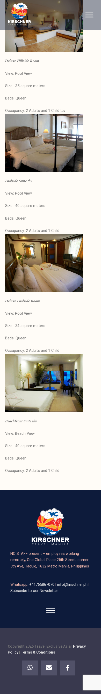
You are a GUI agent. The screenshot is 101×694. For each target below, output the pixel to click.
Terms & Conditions (38, 652)
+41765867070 (42, 584)
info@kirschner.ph (73, 584)
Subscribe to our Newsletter (34, 590)
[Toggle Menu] (89, 14)
